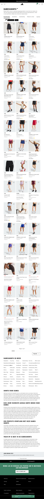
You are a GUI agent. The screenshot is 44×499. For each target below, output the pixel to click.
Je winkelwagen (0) (30, 461)
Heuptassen (18, 363)
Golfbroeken (12, 367)
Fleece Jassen (11, 365)
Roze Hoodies (24, 377)
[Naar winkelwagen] (42, 4)
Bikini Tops (6, 372)
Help (5, 484)
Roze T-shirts (23, 383)
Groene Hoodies (11, 386)
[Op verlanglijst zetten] (14, 24)
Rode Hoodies (24, 372)
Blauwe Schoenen (6, 377)
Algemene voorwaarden (20, 493)
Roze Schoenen (24, 381)
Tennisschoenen (32, 372)
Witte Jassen (37, 360)
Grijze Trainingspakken (13, 383)
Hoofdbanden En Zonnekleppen (19, 365)
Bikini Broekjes (5, 367)
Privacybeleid (6, 493)
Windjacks (31, 381)
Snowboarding (31, 367)
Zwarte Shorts (36, 374)
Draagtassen (12, 363)
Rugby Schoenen (24, 386)
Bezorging (6, 478)
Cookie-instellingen (7, 490)
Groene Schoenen (18, 361)
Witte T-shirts (36, 370)
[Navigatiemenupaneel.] (1, 4)
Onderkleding (25, 360)
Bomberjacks (6, 381)
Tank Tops (31, 374)
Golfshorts (12, 372)
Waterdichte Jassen (31, 379)
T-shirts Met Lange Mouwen (18, 383)
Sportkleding (25, 365)
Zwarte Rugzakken (37, 377)
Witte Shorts (37, 363)
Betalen (29, 481)
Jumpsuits (18, 376)
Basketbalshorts (7, 363)
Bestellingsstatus (31, 478)
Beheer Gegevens (19, 490)
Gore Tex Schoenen (31, 361)
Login (11, 461)
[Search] (39, 4)
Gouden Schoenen (12, 377)
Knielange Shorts (18, 381)
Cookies (29, 490)
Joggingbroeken (19, 374)
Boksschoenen (7, 379)
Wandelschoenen (32, 376)
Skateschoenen (32, 365)
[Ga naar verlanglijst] (4, 4)
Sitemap (5, 481)
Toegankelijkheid (31, 493)
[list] (22, 17)
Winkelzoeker (18, 484)
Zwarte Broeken (36, 372)
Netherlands (24, 497)
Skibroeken (6, 383)
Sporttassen (24, 367)
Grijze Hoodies (11, 381)
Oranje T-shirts (24, 363)
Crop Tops (12, 360)
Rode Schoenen (24, 374)
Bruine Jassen (5, 386)
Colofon (17, 481)
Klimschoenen (19, 379)
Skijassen (18, 372)
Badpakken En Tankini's (6, 361)
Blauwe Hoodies (5, 374)
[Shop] (22, 4)
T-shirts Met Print (12, 379)
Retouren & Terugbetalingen (21, 478)
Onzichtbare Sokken (18, 367)
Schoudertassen (32, 363)
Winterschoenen (32, 383)
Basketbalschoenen (8, 365)
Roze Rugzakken (24, 379)
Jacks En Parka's (18, 370)
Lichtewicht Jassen (18, 386)
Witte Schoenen (37, 365)
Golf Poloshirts (12, 374)
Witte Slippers (36, 367)
